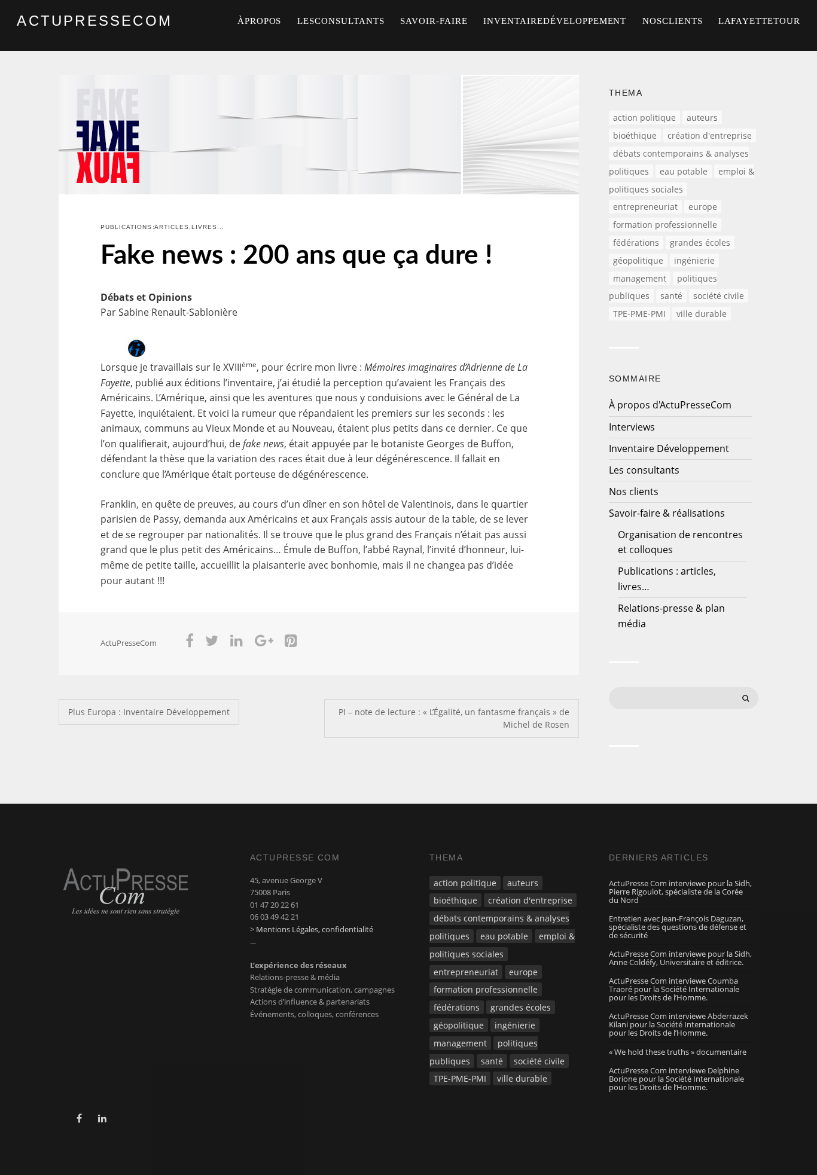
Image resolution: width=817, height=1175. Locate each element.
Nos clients (672, 21)
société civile (718, 295)
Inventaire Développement (554, 21)
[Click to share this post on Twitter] (212, 642)
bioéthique (635, 135)
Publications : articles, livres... (162, 227)
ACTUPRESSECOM (94, 21)
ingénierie (694, 260)
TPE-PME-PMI (639, 313)
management (639, 278)
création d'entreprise (709, 135)
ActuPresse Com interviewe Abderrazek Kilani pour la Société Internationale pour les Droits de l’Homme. (678, 1024)
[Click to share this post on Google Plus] (264, 642)
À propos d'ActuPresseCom (670, 404)
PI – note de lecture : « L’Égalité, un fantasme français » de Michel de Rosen (454, 718)
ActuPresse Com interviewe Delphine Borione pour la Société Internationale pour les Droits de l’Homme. (676, 1078)
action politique (644, 117)
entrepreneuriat (645, 206)
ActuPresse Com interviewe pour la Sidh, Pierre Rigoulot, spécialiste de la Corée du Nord (680, 891)
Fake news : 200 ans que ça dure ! (296, 256)
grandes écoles (700, 242)
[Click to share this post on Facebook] (189, 642)
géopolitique (638, 260)
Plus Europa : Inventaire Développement (149, 712)
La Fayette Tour (759, 21)
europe (702, 206)
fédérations (636, 242)
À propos (259, 21)
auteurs (702, 117)
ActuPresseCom (128, 642)
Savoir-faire (434, 21)
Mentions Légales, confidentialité (314, 929)
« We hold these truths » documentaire (677, 1052)
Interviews (632, 427)
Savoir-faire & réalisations (667, 513)
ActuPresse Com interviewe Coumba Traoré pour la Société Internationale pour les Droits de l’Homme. (674, 989)
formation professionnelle (665, 224)
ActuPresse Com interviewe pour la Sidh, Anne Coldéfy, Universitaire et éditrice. (680, 958)
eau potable (684, 171)
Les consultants (340, 21)
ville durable (701, 313)
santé (671, 295)
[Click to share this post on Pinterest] (291, 642)
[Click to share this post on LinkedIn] (236, 642)
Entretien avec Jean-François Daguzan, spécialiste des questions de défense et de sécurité (677, 926)
